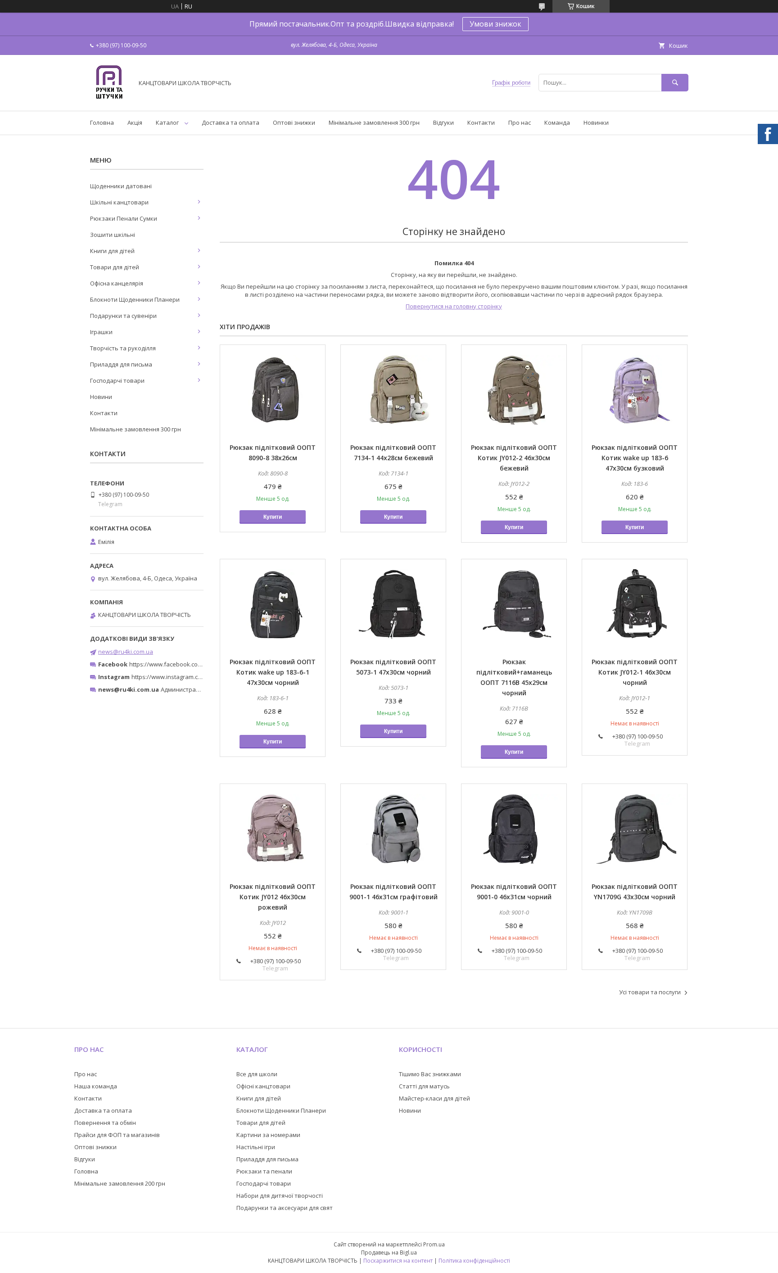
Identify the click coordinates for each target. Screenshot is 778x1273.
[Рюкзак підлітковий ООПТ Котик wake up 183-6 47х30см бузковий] (634, 390)
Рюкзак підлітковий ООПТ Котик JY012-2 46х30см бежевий (514, 457)
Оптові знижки (294, 122)
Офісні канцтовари (263, 1086)
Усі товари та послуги (650, 992)
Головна (102, 122)
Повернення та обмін (105, 1123)
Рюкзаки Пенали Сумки (123, 218)
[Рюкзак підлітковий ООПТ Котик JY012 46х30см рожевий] (272, 829)
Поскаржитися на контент (398, 1260)
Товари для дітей (114, 267)
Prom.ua (434, 1244)
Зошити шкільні (112, 235)
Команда (557, 122)
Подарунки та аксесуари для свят (284, 1208)
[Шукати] (674, 82)
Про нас (519, 122)
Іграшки (101, 332)
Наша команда (95, 1086)
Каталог (167, 122)
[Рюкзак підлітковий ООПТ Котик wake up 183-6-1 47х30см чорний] (272, 604)
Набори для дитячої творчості (279, 1195)
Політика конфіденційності (474, 1260)
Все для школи (256, 1074)
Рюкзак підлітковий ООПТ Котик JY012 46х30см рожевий (273, 896)
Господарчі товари (117, 380)
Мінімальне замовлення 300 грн (374, 122)
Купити (272, 517)
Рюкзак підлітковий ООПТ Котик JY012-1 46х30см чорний (635, 672)
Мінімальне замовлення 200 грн (119, 1183)
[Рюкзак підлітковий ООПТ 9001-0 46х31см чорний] (513, 829)
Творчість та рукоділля (123, 348)
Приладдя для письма (121, 364)
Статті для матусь (424, 1086)
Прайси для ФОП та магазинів (117, 1135)
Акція (134, 122)
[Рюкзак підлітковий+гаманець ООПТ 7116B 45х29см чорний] (513, 604)
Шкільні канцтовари (119, 202)
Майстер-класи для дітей (434, 1098)
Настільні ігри (255, 1147)
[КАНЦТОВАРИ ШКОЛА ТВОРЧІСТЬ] (109, 99)
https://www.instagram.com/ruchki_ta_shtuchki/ (196, 677)
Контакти (481, 122)
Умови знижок (495, 24)
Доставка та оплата (230, 122)
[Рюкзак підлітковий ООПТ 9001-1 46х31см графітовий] (393, 829)
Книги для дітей (112, 251)
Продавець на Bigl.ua (389, 1252)
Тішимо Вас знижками (430, 1074)
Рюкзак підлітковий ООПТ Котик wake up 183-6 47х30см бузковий (635, 457)
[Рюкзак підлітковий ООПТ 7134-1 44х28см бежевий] (393, 390)
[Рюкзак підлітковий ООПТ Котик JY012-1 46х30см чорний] (634, 604)
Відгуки (443, 122)
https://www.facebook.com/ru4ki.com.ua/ (185, 664)
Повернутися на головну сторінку (454, 306)
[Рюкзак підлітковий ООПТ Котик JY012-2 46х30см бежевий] (513, 390)
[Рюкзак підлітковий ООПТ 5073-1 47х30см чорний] (393, 604)
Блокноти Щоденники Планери (135, 299)
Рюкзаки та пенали (264, 1171)
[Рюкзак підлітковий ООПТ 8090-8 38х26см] (272, 390)
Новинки (596, 122)
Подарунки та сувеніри (123, 316)
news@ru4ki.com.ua (125, 651)
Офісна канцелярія (116, 283)
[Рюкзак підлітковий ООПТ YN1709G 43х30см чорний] (634, 829)
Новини (101, 397)
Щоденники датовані (121, 186)
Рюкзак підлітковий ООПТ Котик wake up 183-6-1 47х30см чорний (273, 672)
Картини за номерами (268, 1135)
